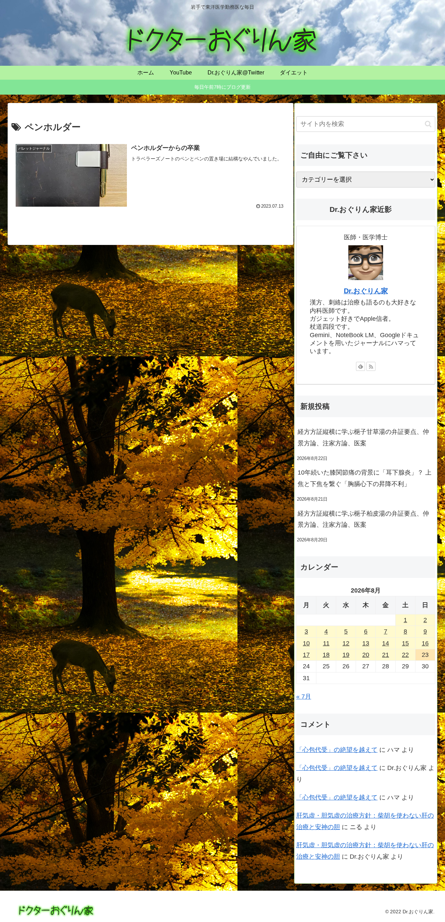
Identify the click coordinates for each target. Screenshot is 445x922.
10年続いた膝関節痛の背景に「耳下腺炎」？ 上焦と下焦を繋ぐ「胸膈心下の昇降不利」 (364, 478)
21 (385, 654)
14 (385, 643)
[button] (428, 124)
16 (425, 643)
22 (405, 654)
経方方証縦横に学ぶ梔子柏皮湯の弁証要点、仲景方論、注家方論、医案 (363, 519)
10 (306, 643)
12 (345, 643)
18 (326, 654)
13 (365, 643)
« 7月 (303, 696)
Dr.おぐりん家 (366, 291)
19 (345, 654)
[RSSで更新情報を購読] (370, 366)
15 (405, 643)
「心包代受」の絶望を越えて (337, 749)
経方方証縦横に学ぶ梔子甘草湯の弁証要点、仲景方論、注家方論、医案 (363, 437)
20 (365, 654)
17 (306, 654)
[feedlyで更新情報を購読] (360, 366)
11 (326, 643)
